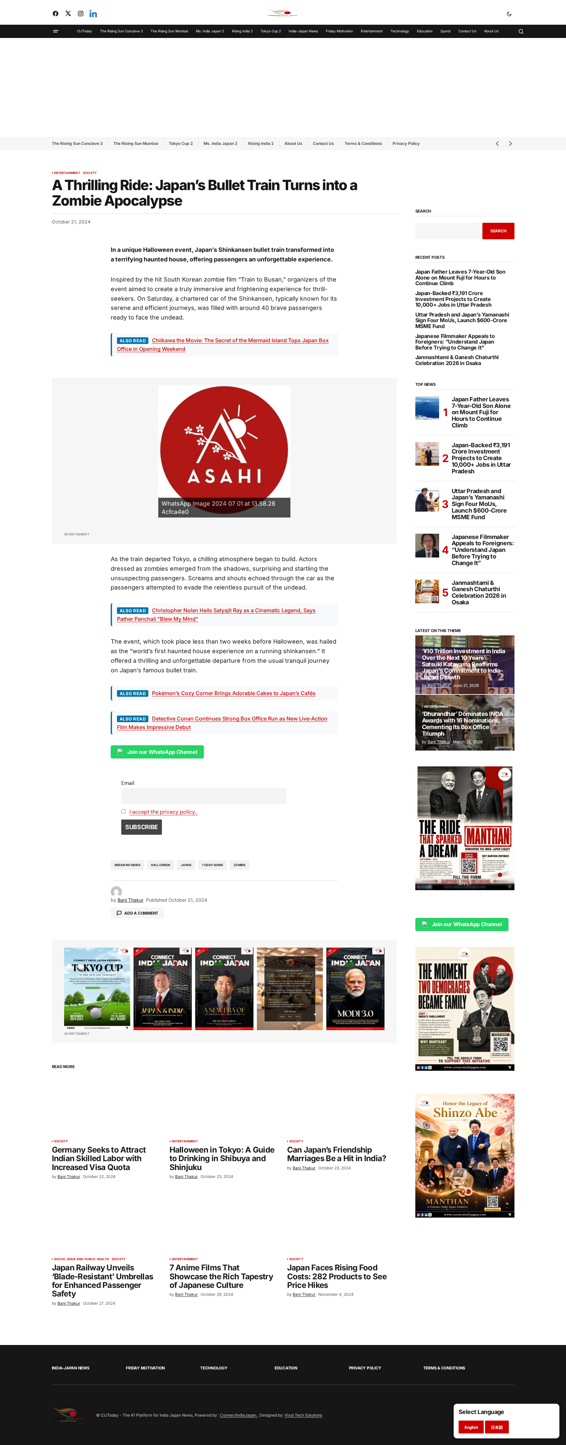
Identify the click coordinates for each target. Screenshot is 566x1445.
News (429, 643)
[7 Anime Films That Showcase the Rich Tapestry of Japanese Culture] (224, 1223)
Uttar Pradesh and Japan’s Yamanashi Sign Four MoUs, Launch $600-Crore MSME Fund (462, 320)
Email (127, 783)
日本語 (497, 1427)
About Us (293, 143)
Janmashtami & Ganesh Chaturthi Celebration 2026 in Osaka (457, 360)
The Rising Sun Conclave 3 (77, 143)
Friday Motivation (145, 1367)
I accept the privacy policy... (164, 811)
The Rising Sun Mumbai (135, 143)
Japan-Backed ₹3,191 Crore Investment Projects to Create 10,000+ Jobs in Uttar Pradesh (453, 299)
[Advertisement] (283, 87)
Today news (212, 865)
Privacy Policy (406, 143)
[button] (509, 13)
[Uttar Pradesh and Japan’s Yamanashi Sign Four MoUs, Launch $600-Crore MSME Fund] (427, 500)
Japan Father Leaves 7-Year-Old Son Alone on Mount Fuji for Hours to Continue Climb (460, 277)
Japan (186, 865)
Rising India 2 (261, 143)
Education (286, 1367)
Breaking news (127, 865)
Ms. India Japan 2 (221, 143)
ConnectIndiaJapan (238, 1415)
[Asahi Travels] (224, 452)
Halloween (160, 865)
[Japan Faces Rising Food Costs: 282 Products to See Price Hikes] (342, 1223)
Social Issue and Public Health (81, 1259)
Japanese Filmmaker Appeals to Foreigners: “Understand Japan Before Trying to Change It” (455, 342)
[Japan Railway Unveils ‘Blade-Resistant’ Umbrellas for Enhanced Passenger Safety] (107, 1223)
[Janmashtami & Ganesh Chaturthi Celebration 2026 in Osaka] (427, 591)
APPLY (465, 883)
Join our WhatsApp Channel (162, 752)
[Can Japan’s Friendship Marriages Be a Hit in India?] (342, 1105)
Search (423, 211)
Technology (214, 1367)
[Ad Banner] (224, 989)
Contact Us (323, 143)
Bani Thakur (439, 685)
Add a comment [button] (141, 913)
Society (90, 173)
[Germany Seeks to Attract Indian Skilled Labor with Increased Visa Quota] (107, 1105)
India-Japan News (71, 1367)
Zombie (239, 865)
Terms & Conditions (363, 143)
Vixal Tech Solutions (303, 1415)
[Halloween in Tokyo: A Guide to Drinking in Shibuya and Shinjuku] (224, 1105)
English (471, 1427)
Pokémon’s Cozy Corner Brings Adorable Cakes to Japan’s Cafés (234, 693)
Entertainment (67, 173)
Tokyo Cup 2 (181, 143)
